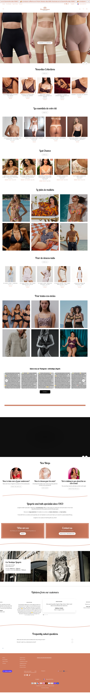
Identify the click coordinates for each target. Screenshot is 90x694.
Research (43, 670)
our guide (45, 487)
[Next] (86, 63)
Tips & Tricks (15, 4)
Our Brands (8, 4)
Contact (20, 4)
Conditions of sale (23, 660)
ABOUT (23, 532)
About (3, 4)
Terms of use (22, 659)
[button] (63, 670)
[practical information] (67, 530)
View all (45, 73)
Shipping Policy (23, 662)
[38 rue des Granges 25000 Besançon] (45, 565)
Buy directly (10, 92)
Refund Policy (23, 664)
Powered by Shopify (45, 687)
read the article (16, 485)
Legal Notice (22, 657)
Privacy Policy (23, 666)
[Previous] (83, 63)
